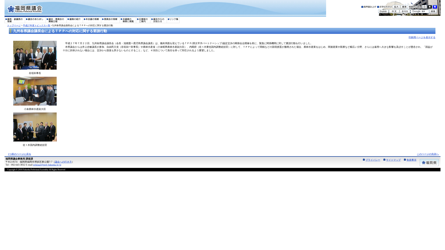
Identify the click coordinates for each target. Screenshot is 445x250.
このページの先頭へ (428, 154)
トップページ (14, 25)
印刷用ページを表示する (422, 37)
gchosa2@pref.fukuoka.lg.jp (47, 164)
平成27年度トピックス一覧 (36, 25)
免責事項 (411, 160)
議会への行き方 (63, 161)
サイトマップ (393, 160)
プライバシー (373, 160)
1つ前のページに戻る (19, 154)
